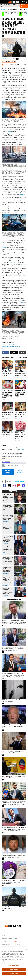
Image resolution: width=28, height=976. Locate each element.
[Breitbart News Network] (4, 481)
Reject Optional (14, 969)
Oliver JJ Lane (6, 58)
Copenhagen (16, 344)
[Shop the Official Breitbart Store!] (20, 481)
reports (9, 131)
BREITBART (15, 2)
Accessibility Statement (7, 938)
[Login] (23, 2)
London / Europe (9, 344)
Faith (3, 344)
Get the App (17, 944)
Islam (19, 346)
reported (10, 178)
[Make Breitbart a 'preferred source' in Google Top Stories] (9, 61)
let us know (21, 449)
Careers (16, 935)
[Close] (26, 949)
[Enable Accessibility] (27, 2)
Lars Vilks (23, 264)
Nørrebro (4, 348)
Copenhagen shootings (7, 346)
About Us (4, 935)
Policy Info (4, 941)
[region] (14, 961)
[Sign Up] (24, 5)
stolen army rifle (13, 262)
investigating (22, 194)
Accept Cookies (14, 973)
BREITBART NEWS (14, 926)
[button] (2, 2)
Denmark (15, 346)
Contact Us (17, 933)
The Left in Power (12, 9)
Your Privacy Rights (14, 965)
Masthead (4, 933)
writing (14, 200)
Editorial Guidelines (6, 944)
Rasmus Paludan (11, 348)
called (3, 275)
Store (16, 938)
